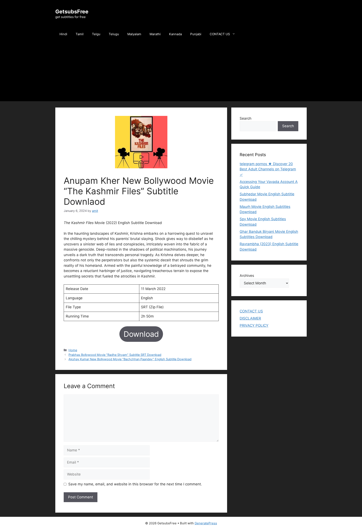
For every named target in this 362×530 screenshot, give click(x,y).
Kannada (175, 34)
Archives (247, 275)
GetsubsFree (71, 11)
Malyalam (134, 34)
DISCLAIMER (250, 318)
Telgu (96, 34)
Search (245, 118)
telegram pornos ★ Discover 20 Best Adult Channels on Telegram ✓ (268, 169)
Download (141, 334)
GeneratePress (206, 523)
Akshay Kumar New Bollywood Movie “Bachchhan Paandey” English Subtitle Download (130, 359)
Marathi (155, 34)
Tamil (80, 34)
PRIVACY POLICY (254, 325)
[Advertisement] (181, 72)
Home (73, 350)
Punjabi (195, 34)
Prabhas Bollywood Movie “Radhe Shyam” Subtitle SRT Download (115, 354)
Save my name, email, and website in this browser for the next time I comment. (135, 484)
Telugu (114, 34)
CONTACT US (220, 34)
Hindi (63, 34)
